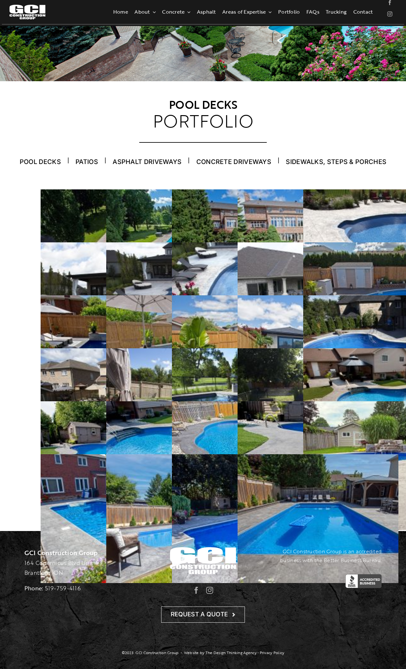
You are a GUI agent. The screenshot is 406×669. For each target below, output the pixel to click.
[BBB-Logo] (363, 577)
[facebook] (389, 2)
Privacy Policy (272, 652)
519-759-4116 (63, 588)
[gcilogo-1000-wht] (27, 7)
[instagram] (389, 13)
